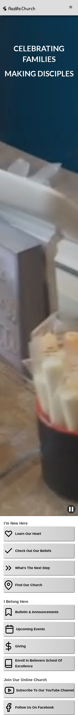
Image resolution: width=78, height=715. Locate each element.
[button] (71, 7)
